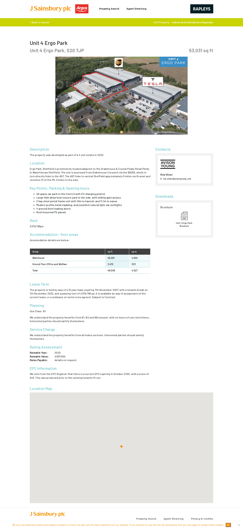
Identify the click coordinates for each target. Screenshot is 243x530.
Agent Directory (136, 8)
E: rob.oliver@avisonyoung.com (175, 178)
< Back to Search (40, 22)
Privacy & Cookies (202, 518)
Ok (228, 525)
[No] (239, 525)
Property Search (109, 8)
